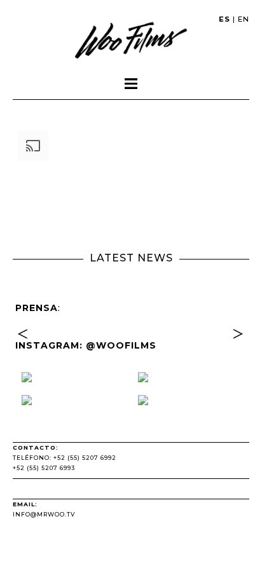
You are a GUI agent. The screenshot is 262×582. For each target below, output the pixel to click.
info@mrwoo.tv (44, 514)
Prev (24, 349)
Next (237, 349)
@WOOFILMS (121, 345)
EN (243, 19)
